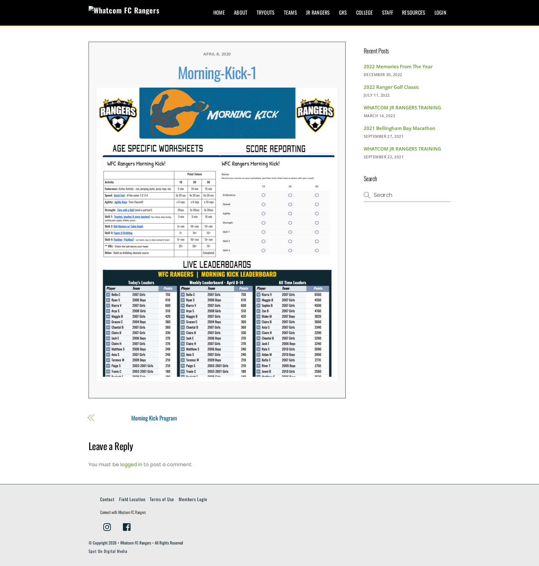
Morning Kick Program (154, 418)
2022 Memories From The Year (398, 66)
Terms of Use (162, 499)
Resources (413, 12)
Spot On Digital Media (108, 551)
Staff (387, 12)
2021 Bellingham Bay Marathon (399, 128)
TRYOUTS (266, 12)
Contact (107, 499)
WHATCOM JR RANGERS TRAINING (402, 107)
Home (219, 12)
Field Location (132, 499)
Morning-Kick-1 (217, 72)
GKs (343, 12)
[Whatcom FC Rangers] (124, 10)
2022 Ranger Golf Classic (391, 87)
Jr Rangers (318, 12)
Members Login (193, 499)
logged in (131, 464)
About (240, 12)
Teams (290, 12)
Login (440, 12)
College (364, 12)
